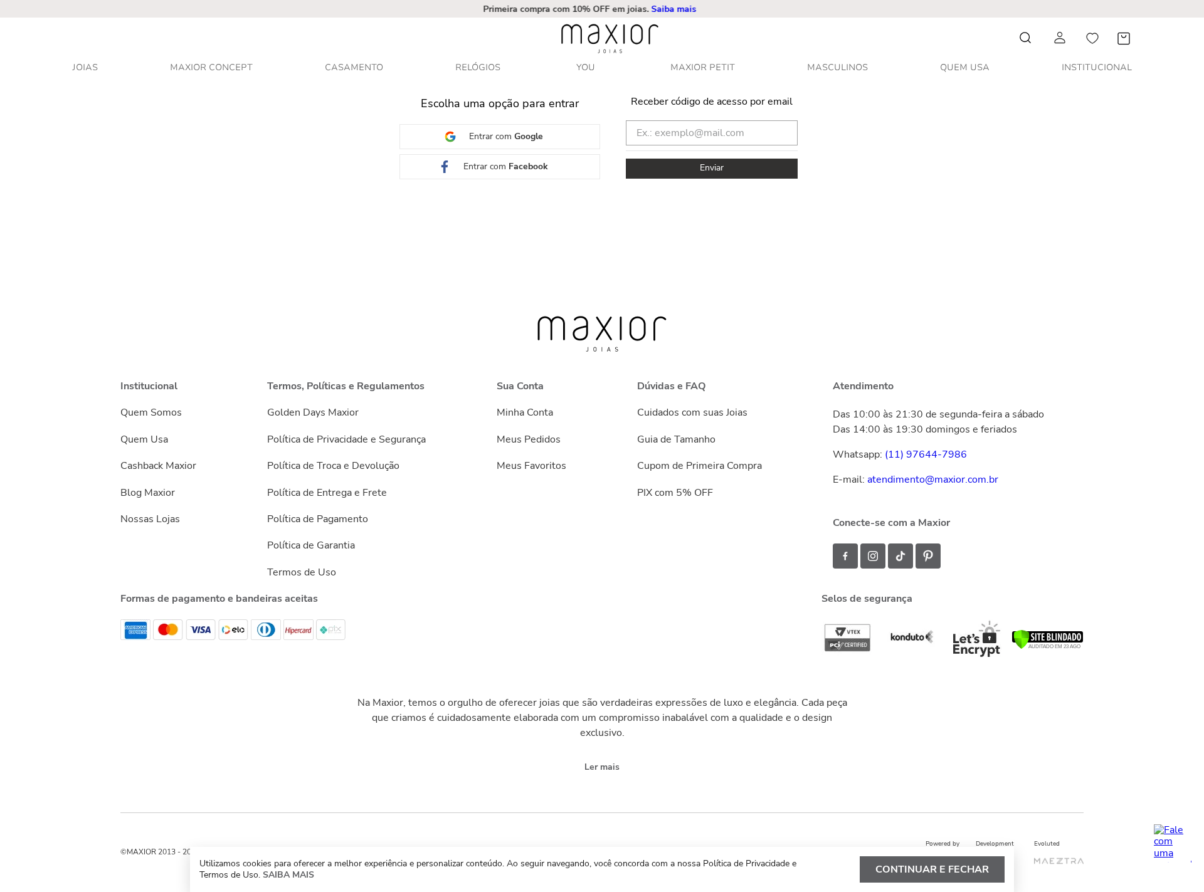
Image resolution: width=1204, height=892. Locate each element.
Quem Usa (965, 67)
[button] (605, 9)
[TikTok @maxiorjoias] (900, 556)
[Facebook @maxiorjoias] (845, 556)
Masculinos (837, 67)
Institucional (1097, 67)
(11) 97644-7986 (926, 454)
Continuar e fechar (932, 869)
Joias (85, 67)
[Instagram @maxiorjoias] (872, 556)
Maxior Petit (702, 67)
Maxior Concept (211, 67)
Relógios (477, 67)
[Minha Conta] (1061, 38)
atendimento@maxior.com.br (932, 479)
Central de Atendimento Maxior (605, 9)
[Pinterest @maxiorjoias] (928, 556)
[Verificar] (1047, 646)
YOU (585, 67)
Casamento (354, 67)
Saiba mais (288, 875)
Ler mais (602, 767)
